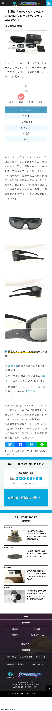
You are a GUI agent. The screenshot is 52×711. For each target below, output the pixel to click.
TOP (26, 616)
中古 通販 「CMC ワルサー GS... (18, 451)
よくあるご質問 (26, 657)
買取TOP (26, 622)
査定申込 (49, 3)
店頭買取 (13, 365)
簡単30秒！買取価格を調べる (24, 497)
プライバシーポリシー (36, 664)
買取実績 (19, 26)
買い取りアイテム (37, 635)
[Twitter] (10, 444)
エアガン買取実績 (10, 26)
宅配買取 (30, 391)
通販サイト (26, 644)
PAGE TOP (49, 688)
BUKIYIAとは (11, 657)
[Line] (42, 444)
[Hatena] (31, 444)
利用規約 (21, 664)
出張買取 (37, 629)
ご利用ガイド (40, 657)
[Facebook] (20, 444)
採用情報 (10, 664)
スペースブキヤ (26, 3)
